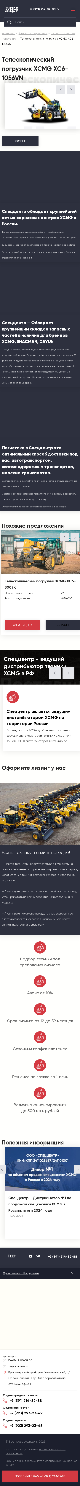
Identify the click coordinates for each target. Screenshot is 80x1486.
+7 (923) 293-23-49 (26, 1413)
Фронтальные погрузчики (21, 1273)
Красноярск (59, 9)
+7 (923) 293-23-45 (26, 1425)
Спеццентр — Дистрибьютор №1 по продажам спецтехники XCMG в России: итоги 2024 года (39, 1204)
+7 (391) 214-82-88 (42, 9)
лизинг (63, 625)
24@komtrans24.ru (18, 1366)
